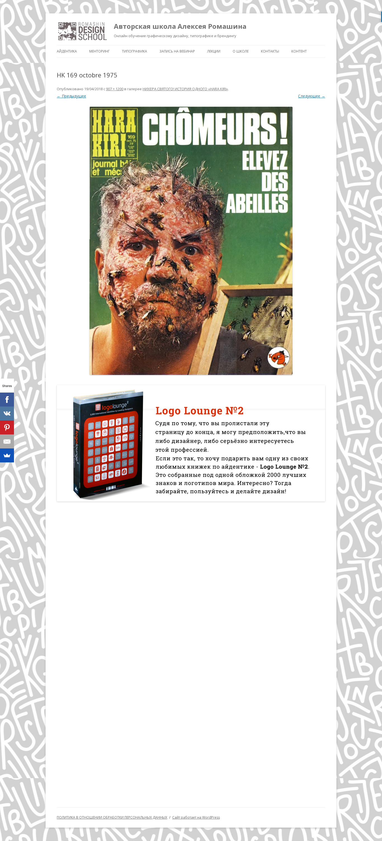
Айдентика (67, 51)
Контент (299, 51)
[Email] (7, 441)
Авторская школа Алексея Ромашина (180, 26)
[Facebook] (7, 400)
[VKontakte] (7, 413)
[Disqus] (191, 578)
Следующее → (311, 96)
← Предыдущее (71, 96)
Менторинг (99, 51)
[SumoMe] (7, 455)
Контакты (270, 51)
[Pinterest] (7, 427)
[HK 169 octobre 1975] (191, 241)
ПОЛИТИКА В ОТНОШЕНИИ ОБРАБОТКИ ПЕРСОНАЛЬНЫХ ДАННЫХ (112, 817)
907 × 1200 (114, 88)
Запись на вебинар (177, 51)
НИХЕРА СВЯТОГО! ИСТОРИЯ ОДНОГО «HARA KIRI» (185, 88)
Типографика (134, 51)
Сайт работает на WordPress (196, 817)
